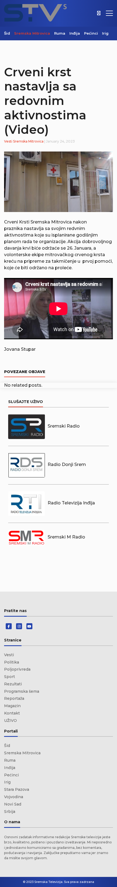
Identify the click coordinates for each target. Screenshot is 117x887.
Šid (7, 33)
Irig (105, 33)
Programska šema (21, 691)
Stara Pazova (16, 789)
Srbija (9, 811)
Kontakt (12, 713)
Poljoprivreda (17, 669)
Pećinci (91, 33)
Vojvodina (13, 796)
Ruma (59, 33)
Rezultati (13, 684)
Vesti (8, 141)
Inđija (74, 33)
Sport (9, 676)
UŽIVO (10, 720)
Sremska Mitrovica (32, 33)
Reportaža (14, 698)
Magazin (12, 705)
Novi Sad (12, 804)
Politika (11, 662)
